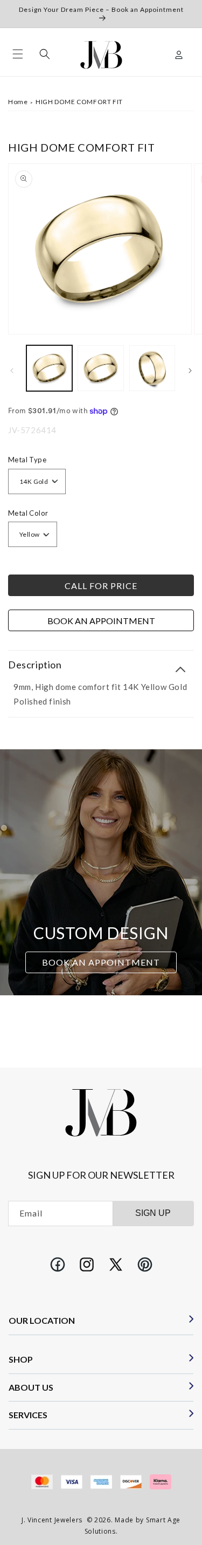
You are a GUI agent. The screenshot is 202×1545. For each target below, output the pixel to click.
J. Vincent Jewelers (52, 1520)
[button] (18, 54)
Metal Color (28, 513)
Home (17, 102)
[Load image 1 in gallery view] (49, 368)
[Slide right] (190, 370)
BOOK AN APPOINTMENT (101, 963)
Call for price (101, 585)
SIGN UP (153, 1213)
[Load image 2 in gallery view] (100, 368)
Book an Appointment (101, 621)
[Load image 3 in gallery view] (152, 368)
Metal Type (27, 459)
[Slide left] (12, 370)
